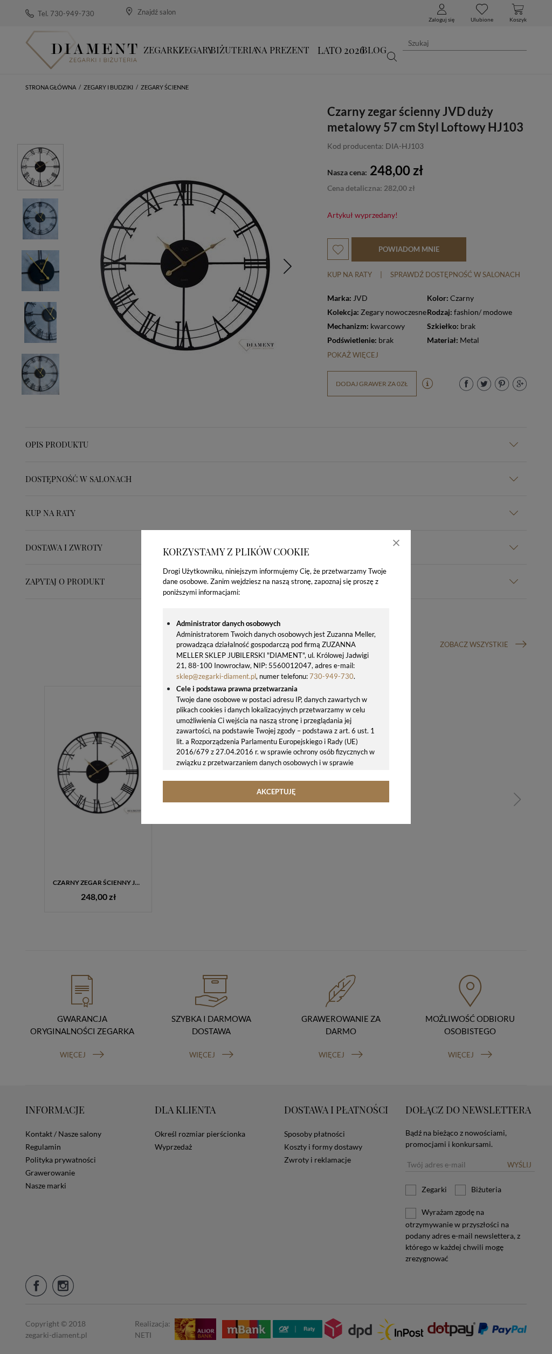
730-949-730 (331, 676)
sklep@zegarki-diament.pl (216, 676)
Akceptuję (276, 791)
